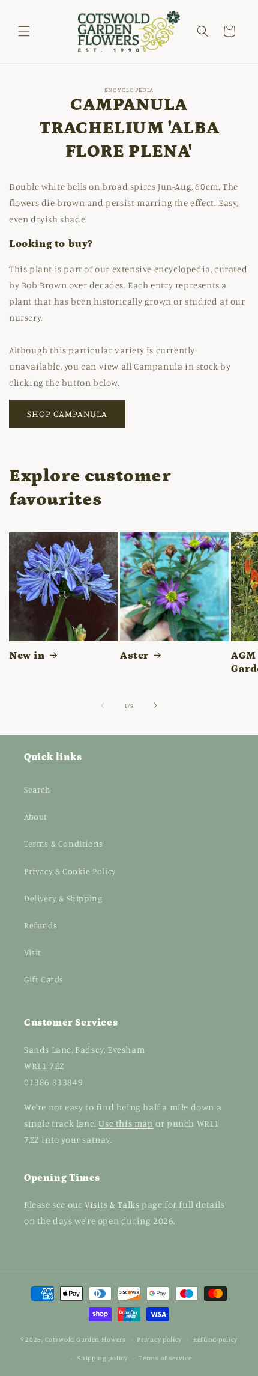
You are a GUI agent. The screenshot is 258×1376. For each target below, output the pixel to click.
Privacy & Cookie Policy (70, 871)
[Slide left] (102, 705)
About (35, 816)
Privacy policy (159, 1339)
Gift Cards (44, 979)
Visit (32, 952)
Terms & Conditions (63, 843)
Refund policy (215, 1339)
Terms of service (165, 1358)
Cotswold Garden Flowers (85, 1339)
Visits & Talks (112, 1204)
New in (27, 656)
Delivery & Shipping (63, 898)
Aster (134, 656)
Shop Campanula (67, 413)
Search (37, 789)
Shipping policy (102, 1358)
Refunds (40, 925)
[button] (24, 31)
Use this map (125, 1123)
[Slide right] (155, 705)
